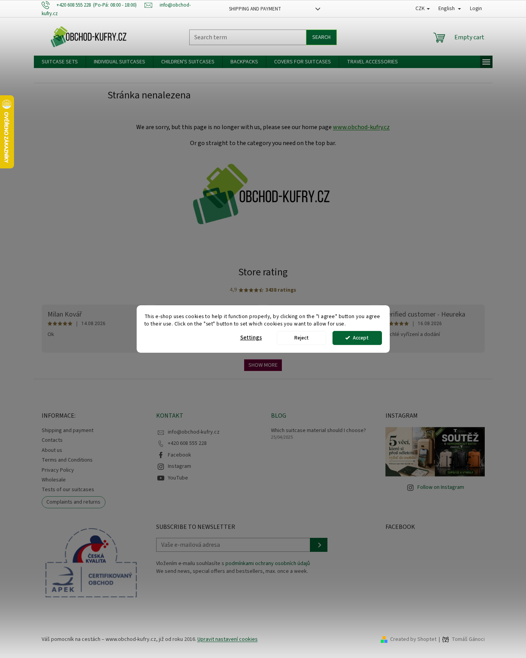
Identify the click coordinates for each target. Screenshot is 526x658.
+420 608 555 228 (187, 443)
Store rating (263, 272)
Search (321, 37)
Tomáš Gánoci (468, 639)
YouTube (178, 478)
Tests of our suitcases (68, 490)
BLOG (278, 415)
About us (52, 450)
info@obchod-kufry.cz (194, 432)
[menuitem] (60, 62)
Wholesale (54, 480)
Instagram (179, 466)
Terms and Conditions (67, 460)
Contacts (52, 440)
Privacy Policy (58, 470)
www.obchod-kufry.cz (361, 127)
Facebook (179, 455)
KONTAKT (169, 415)
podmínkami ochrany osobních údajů (267, 563)
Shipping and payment (255, 8)
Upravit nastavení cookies (227, 639)
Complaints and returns (73, 502)
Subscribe (318, 545)
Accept (361, 337)
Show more (263, 365)
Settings (251, 338)
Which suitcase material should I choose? (318, 430)
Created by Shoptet (413, 639)
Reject (301, 337)
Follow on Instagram (440, 487)
